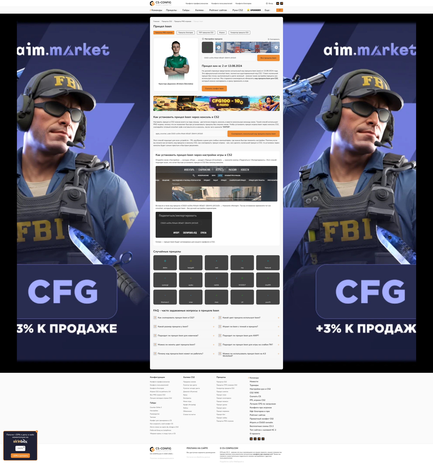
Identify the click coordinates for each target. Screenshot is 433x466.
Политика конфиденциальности (162, 458)
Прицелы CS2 (167, 21)
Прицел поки (221, 395)
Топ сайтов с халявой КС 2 (263, 430)
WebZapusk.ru (239, 462)
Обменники (187, 411)
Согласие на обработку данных (198, 457)
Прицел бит (220, 414)
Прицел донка (221, 405)
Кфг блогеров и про (260, 411)
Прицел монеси (222, 401)
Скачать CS (255, 396)
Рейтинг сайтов (257, 415)
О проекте (255, 433)
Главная (156, 21)
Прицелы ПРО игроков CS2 (226, 385)
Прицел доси (221, 408)
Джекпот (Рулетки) (190, 392)
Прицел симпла (222, 392)
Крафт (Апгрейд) (189, 405)
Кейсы (185, 408)
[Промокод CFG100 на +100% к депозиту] (216, 103)
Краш (185, 395)
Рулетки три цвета (190, 385)
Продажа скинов (189, 382)
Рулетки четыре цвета (191, 388)
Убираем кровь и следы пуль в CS (163, 433)
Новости (254, 381)
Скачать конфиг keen (214, 88)
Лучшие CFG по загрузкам (263, 403)
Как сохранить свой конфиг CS (161, 424)
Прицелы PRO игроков (182, 21)
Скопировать (275, 39)
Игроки (222, 32)
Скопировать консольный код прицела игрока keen (253, 134)
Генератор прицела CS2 (239, 32)
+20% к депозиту (20, 455)
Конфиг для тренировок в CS (161, 420)
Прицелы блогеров (185, 32)
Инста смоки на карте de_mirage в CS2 (164, 427)
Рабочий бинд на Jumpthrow (160, 430)
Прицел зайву (221, 418)
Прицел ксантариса (223, 398)
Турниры (254, 385)
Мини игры (187, 401)
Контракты (187, 398)
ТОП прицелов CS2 (206, 32)
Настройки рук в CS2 (260, 389)
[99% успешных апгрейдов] (254, 10)
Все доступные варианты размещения (201, 452)
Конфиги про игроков (261, 407)
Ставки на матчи (189, 414)
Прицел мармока (222, 411)
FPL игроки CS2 (257, 400)
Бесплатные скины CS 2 (262, 426)
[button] (238, 51)
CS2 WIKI (254, 392)
